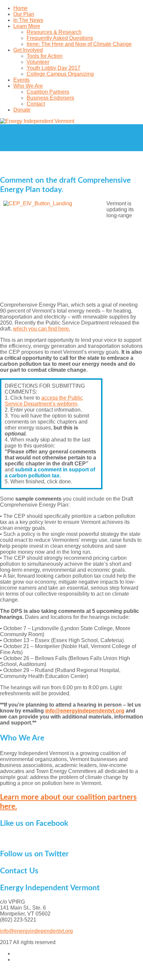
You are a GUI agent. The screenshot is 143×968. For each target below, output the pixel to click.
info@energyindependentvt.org (84, 711)
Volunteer (38, 62)
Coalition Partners (48, 92)
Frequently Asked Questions (60, 38)
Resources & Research (54, 32)
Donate (22, 110)
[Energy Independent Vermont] (71, 121)
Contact (36, 104)
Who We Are (28, 86)
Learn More (26, 26)
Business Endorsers (50, 98)
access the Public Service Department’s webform (44, 401)
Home (20, 8)
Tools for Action (45, 56)
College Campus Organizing (60, 74)
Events (21, 80)
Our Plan (23, 14)
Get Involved (28, 50)
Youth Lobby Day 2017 (53, 68)
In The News (28, 20)
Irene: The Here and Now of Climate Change (79, 44)
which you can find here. (41, 329)
